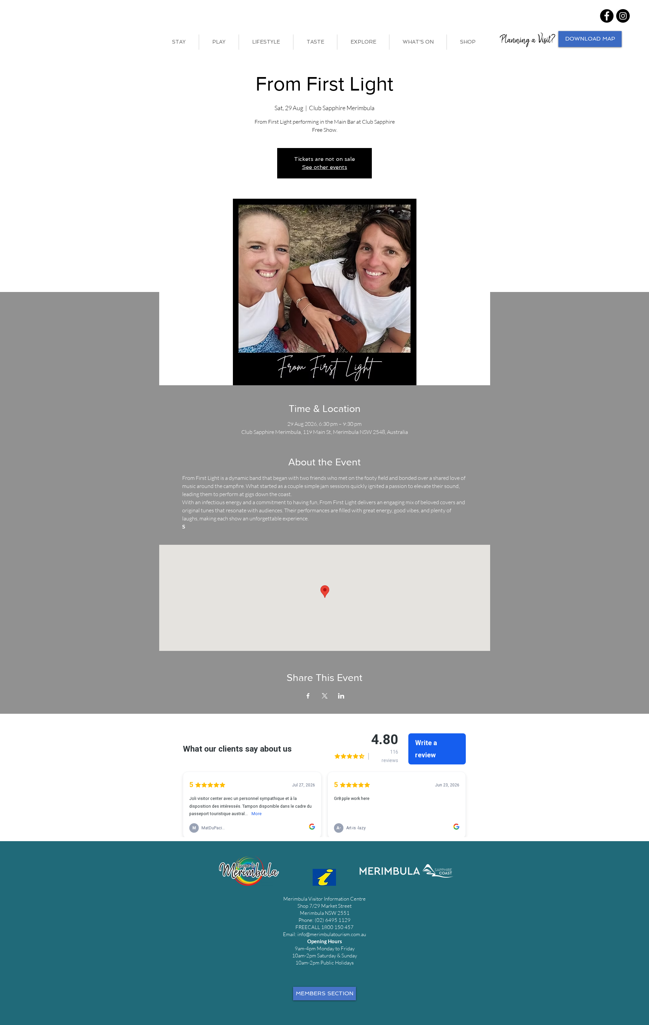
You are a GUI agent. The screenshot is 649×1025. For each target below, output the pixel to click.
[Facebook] (607, 16)
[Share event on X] (324, 696)
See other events (324, 167)
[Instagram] (623, 16)
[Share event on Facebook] (308, 696)
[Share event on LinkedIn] (341, 696)
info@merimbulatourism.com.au (331, 934)
